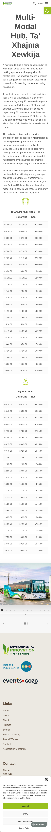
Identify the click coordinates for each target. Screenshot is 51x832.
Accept (25, 806)
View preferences (25, 821)
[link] (47, 10)
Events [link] (6, 730)
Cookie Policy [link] (24, 828)
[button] (46, 779)
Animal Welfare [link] (10, 739)
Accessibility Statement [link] (14, 749)
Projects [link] (7, 725)
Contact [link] (7, 744)
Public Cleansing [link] (11, 734)
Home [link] (6, 710)
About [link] (6, 720)
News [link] (6, 715)
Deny (25, 814)
